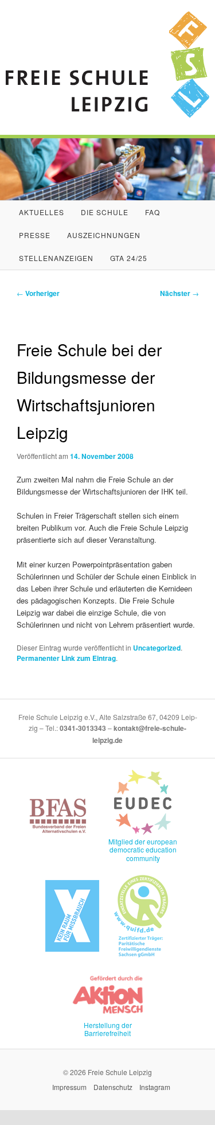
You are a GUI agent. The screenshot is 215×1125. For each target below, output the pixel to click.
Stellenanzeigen (56, 258)
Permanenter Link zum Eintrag (66, 658)
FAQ (152, 212)
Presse (34, 235)
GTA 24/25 (128, 258)
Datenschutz (112, 1087)
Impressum (69, 1087)
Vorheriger (38, 293)
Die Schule (104, 212)
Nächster (179, 293)
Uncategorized (157, 648)
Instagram (154, 1087)
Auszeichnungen (103, 235)
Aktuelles (41, 212)
